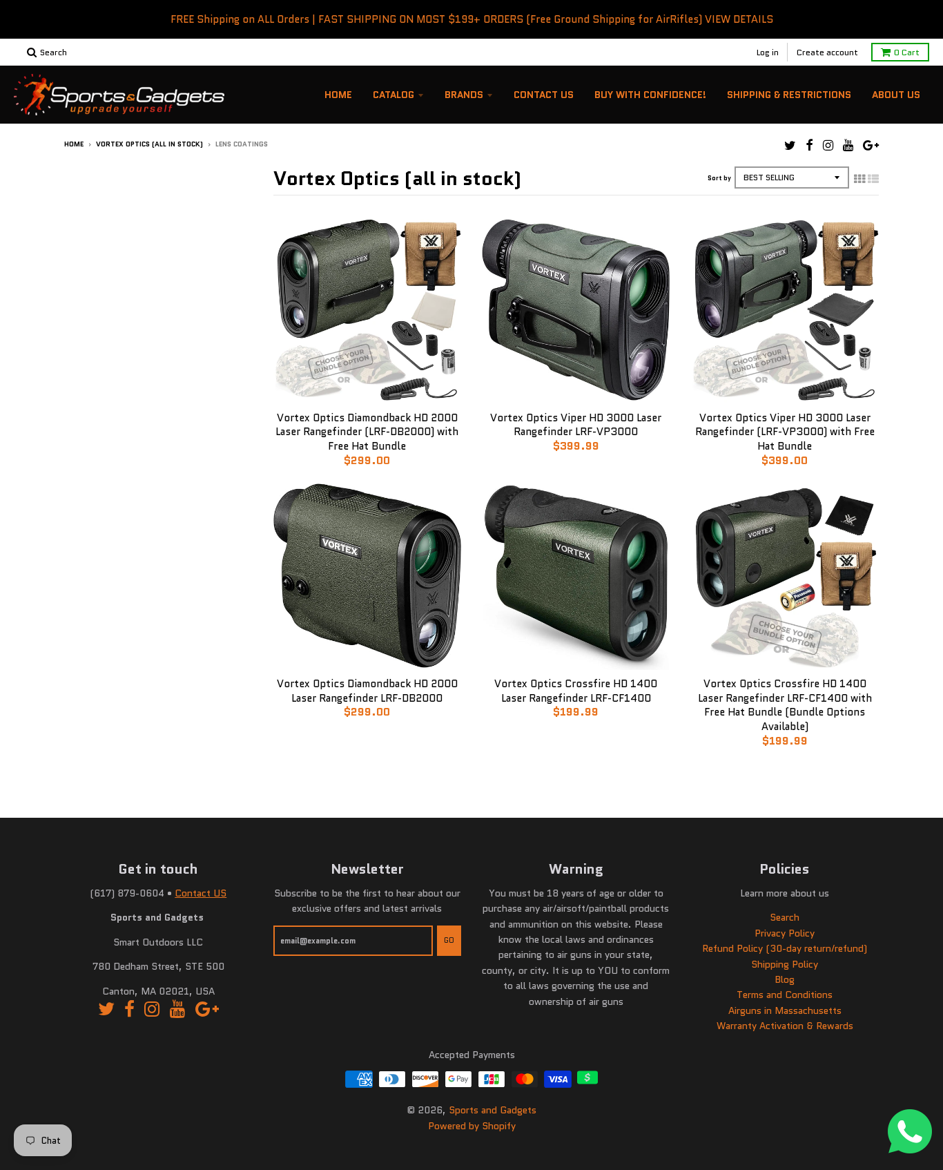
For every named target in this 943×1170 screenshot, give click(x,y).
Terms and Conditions (785, 994)
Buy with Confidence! (650, 95)
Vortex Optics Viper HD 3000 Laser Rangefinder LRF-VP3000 (575, 425)
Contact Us (544, 95)
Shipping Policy (784, 964)
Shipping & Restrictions (789, 95)
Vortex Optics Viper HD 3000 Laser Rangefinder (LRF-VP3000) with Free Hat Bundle (785, 432)
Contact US (200, 893)
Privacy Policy (785, 933)
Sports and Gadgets (492, 1110)
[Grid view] (859, 179)
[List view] (873, 179)
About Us (896, 95)
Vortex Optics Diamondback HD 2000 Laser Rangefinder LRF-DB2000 (367, 691)
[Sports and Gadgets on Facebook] (809, 145)
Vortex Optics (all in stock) (149, 144)
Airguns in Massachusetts (785, 1010)
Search (784, 917)
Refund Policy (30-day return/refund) (784, 948)
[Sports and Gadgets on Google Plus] (871, 145)
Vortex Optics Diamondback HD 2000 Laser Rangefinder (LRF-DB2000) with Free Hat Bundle (366, 432)
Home (338, 95)
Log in (768, 52)
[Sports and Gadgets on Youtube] (848, 145)
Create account (827, 52)
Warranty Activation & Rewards (785, 1026)
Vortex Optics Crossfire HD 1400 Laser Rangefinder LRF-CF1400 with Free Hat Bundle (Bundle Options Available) (785, 705)
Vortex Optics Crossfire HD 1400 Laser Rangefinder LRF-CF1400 (575, 691)
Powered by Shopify (472, 1126)
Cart (907, 52)
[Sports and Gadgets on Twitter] (790, 145)
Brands (464, 95)
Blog (785, 979)
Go (449, 940)
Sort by (719, 177)
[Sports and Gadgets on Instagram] (828, 145)
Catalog (393, 95)
